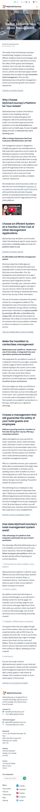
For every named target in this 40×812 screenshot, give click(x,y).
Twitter (21, 800)
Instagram (22, 797)
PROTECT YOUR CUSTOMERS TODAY (16, 515)
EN (36, 2)
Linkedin (22, 786)
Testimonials (7, 794)
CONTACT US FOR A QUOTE (12, 90)
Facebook (22, 789)
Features (5, 792)
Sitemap (5, 800)
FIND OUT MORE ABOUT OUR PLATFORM (17, 332)
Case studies (7, 789)
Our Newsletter (8, 774)
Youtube (22, 793)
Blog (4, 797)
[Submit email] (24, 778)
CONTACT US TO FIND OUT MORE (15, 683)
